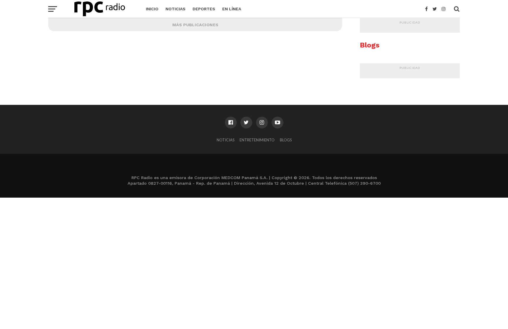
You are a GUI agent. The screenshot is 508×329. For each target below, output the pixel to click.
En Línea (231, 8)
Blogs (286, 140)
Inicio (152, 8)
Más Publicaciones (195, 24)
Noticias (176, 8)
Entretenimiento (257, 140)
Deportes (204, 8)
